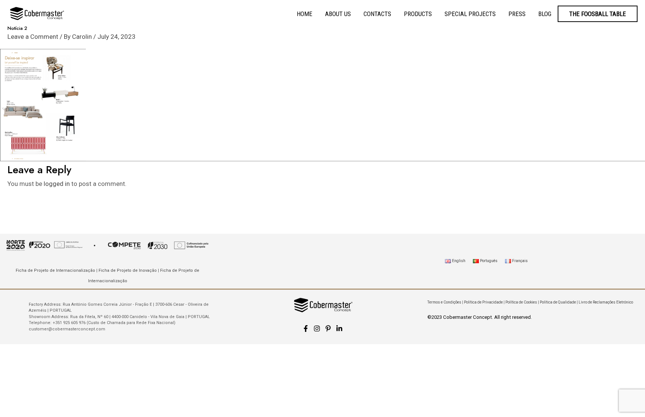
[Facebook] (305, 328)
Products (418, 14)
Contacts (377, 14)
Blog (544, 14)
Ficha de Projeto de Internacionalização (55, 270)
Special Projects (470, 14)
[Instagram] (317, 328)
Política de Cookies (521, 302)
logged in (57, 183)
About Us (338, 14)
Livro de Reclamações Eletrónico (606, 302)
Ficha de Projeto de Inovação (128, 270)
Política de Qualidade (558, 302)
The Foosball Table (597, 14)
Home (304, 14)
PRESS (517, 14)
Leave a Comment (32, 36)
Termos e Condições (444, 302)
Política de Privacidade (483, 302)
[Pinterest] (328, 328)
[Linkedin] (339, 328)
